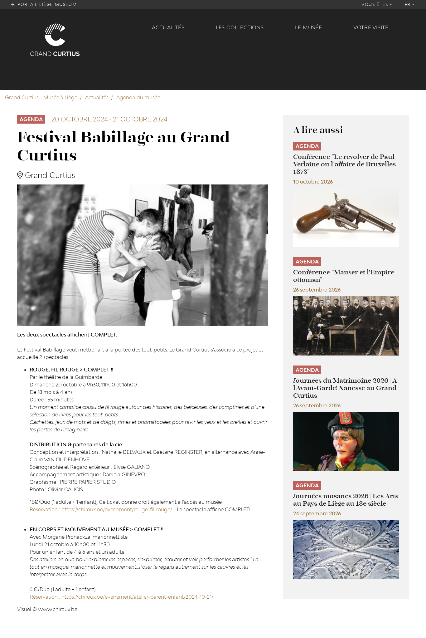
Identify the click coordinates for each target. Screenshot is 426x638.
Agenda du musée (138, 97)
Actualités (168, 27)
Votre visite (371, 27)
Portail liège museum (46, 4)
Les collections (240, 27)
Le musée (308, 27)
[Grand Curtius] (87, 39)
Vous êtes (375, 4)
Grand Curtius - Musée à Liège (41, 97)
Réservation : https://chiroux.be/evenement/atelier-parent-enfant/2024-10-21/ (121, 597)
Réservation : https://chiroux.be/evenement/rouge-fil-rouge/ (101, 509)
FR (409, 4)
